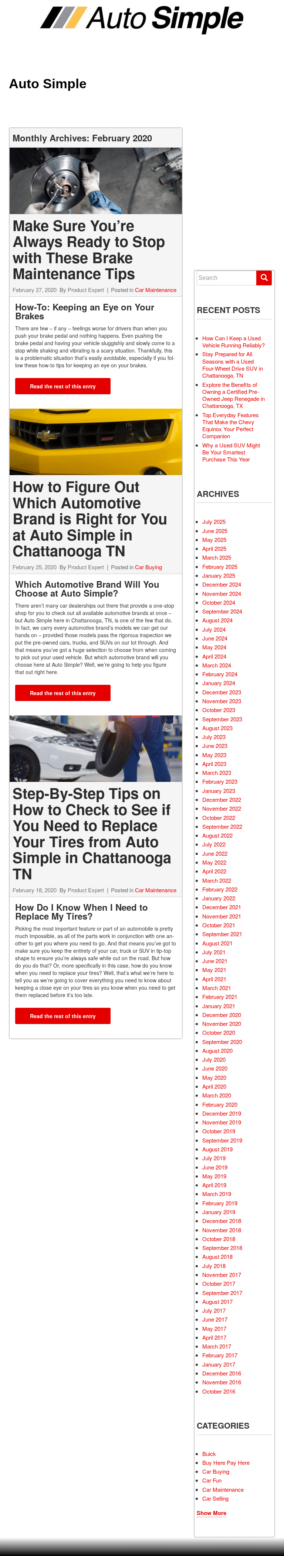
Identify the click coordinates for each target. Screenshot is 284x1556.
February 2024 (219, 674)
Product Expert (86, 289)
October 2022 (218, 817)
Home (215, 152)
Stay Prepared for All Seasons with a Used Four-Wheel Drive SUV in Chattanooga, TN (232, 364)
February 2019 (219, 1203)
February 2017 (219, 1355)
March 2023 (216, 772)
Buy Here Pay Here (226, 1462)
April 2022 (214, 871)
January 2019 (218, 1212)
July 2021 (214, 952)
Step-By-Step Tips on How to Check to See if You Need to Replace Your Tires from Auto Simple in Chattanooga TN (92, 833)
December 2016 (221, 1373)
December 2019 (221, 1113)
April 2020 (214, 1086)
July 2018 (214, 1266)
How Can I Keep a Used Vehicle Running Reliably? (233, 341)
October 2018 (218, 1239)
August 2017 (217, 1301)
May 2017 (214, 1328)
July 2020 (214, 1059)
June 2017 (214, 1319)
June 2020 (214, 1068)
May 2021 (214, 969)
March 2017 (216, 1346)
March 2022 (216, 880)
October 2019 (218, 1131)
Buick (209, 1453)
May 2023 (214, 755)
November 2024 (221, 593)
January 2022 (218, 898)
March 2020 (216, 1095)
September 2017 (222, 1292)
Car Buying (148, 567)
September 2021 (222, 934)
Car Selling (215, 1498)
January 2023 (218, 790)
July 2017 (214, 1310)
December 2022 (221, 799)
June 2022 (214, 853)
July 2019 (214, 1158)
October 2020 (218, 1032)
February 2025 (219, 566)
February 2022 (219, 889)
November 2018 (221, 1230)
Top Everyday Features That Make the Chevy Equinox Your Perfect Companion (230, 425)
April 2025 (214, 548)
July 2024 (214, 629)
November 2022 (221, 808)
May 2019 (214, 1176)
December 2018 (221, 1220)
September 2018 (222, 1247)
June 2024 (214, 638)
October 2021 (218, 925)
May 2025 (214, 539)
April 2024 (214, 656)
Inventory (221, 165)
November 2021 (221, 916)
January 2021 (218, 1006)
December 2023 (221, 692)
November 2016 (221, 1382)
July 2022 (214, 844)
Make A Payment (228, 219)
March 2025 (216, 557)
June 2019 (214, 1167)
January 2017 (218, 1364)
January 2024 (218, 683)
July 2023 (214, 737)
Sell (214, 178)
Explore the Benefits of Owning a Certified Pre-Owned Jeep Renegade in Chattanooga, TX (233, 395)
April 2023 (214, 763)
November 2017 (221, 1274)
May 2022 (214, 862)
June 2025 (214, 531)
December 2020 (221, 1015)
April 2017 (214, 1337)
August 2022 (217, 835)
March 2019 (216, 1194)
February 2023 (219, 781)
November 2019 (221, 1122)
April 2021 (214, 979)
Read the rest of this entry (63, 386)
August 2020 (217, 1050)
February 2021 (219, 996)
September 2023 (222, 719)
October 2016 (218, 1391)
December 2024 (221, 584)
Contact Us (223, 245)
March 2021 (216, 988)
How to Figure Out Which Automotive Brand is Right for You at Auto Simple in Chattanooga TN (90, 518)
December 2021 (221, 907)
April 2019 (214, 1185)
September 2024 (222, 611)
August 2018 (217, 1256)
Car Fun (212, 1480)
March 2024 (216, 665)
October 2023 (218, 710)
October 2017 (218, 1283)
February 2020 (219, 1104)
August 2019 (217, 1149)
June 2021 (214, 961)
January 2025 (218, 575)
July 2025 (214, 521)
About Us (220, 232)
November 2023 (221, 701)
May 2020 (214, 1077)
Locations (221, 192)
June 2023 (214, 745)
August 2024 (217, 620)
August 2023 (217, 728)
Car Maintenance (155, 289)
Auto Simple (48, 83)
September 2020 (222, 1041)
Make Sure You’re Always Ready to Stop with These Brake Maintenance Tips (89, 249)
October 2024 (218, 602)
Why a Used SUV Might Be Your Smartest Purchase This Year (231, 452)
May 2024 (214, 647)
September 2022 (222, 826)
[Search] (264, 278)
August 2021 (217, 943)
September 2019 (222, 1140)
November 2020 (221, 1023)
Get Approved (226, 205)
